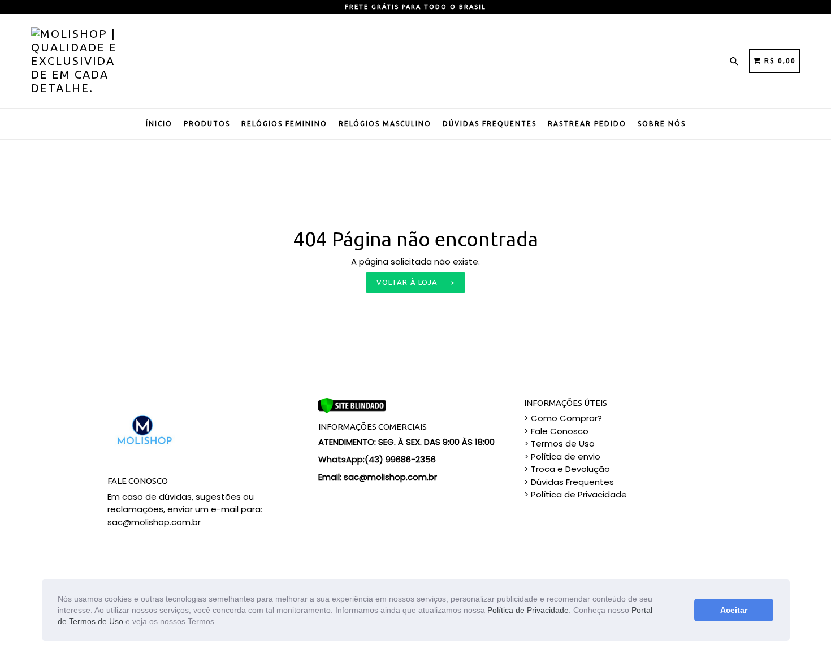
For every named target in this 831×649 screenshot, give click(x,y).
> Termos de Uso (559, 443)
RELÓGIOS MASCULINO (385, 123)
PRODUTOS (207, 123)
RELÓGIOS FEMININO (284, 123)
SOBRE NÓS (662, 123)
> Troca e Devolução (567, 469)
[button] (220, 622)
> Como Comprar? (563, 418)
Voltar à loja (407, 282)
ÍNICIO (159, 123)
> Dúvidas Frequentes (569, 482)
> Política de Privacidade (575, 494)
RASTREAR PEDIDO (587, 123)
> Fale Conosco (556, 431)
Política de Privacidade (528, 610)
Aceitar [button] (733, 610)
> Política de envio (562, 456)
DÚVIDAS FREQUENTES (489, 123)
